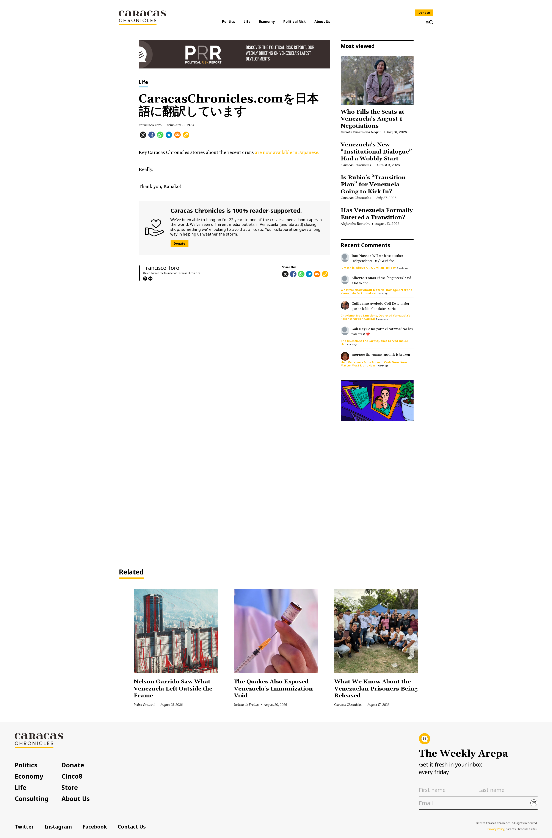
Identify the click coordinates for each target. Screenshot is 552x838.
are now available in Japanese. (287, 152)
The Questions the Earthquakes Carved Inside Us (374, 342)
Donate (424, 13)
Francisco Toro (150, 125)
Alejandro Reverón (355, 223)
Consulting (32, 798)
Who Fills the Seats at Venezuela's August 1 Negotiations (372, 119)
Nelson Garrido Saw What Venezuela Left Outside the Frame (173, 688)
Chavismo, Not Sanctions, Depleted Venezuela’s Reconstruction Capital (375, 317)
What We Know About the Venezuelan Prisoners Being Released (376, 688)
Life (247, 21)
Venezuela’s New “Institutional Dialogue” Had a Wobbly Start (376, 151)
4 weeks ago (402, 268)
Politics (228, 21)
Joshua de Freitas (246, 705)
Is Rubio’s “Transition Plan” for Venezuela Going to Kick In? (373, 184)
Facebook (95, 826)
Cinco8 (71, 776)
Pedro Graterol (144, 705)
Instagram (58, 826)
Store (69, 787)
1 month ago (382, 293)
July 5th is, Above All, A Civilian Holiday (368, 268)
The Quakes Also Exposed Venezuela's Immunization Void (273, 688)
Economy (267, 21)
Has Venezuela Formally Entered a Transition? (377, 214)
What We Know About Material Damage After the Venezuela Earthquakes (376, 291)
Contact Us (132, 826)
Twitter (24, 826)
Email (150, 278)
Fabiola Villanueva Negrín (361, 132)
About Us (322, 21)
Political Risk (294, 21)
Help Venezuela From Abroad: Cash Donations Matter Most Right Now (374, 363)
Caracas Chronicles (356, 165)
